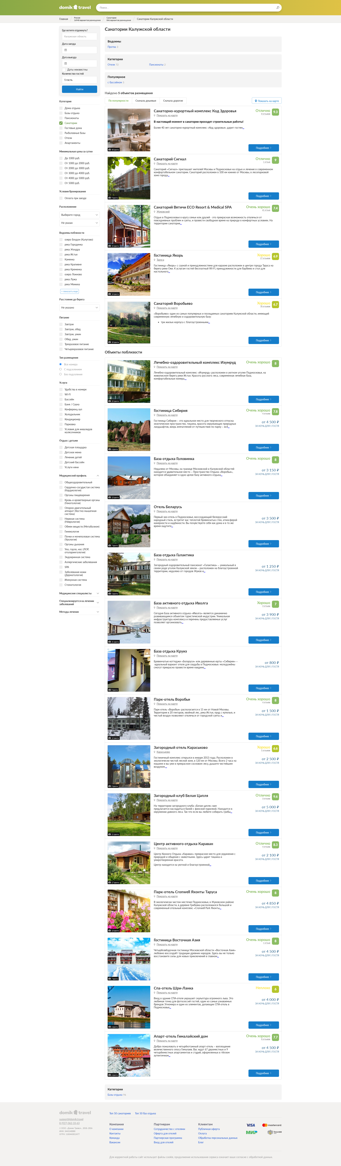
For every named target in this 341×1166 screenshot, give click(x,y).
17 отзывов (265, 258)
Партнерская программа (168, 1137)
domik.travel (75, 1112)
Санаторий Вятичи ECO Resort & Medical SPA (193, 207)
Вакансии (114, 1142)
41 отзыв (266, 210)
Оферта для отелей (165, 1133)
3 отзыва (266, 606)
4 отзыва (266, 413)
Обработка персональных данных (217, 1137)
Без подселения (73, 374)
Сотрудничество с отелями (169, 1128)
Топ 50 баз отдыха (145, 1113)
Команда (114, 1137)
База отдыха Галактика (174, 555)
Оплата (202, 1133)
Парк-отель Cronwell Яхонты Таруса (185, 891)
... (243, 127)
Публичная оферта (209, 1128)
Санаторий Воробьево (173, 303)
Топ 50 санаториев (120, 1113)
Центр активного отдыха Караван (183, 843)
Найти (79, 89)
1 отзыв (266, 162)
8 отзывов (265, 114)
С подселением (73, 369)
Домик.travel (75, 7)
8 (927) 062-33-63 (69, 1123)
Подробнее (262, 147)
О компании (116, 1128)
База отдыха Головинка (174, 458)
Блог (201, 1142)
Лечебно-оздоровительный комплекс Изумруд (195, 362)
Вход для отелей (163, 1142)
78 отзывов (265, 306)
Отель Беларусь (168, 506)
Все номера (70, 364)
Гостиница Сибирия (171, 410)
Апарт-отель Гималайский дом (181, 1036)
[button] (111, 130)
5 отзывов (265, 750)
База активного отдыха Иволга (181, 603)
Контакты (114, 1133)
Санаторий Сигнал (170, 159)
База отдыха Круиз (170, 651)
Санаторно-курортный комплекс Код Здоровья (195, 111)
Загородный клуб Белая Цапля (181, 795)
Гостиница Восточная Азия (177, 940)
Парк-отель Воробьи (172, 699)
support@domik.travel (71, 1119)
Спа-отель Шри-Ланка (173, 988)
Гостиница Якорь (168, 255)
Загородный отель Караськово (181, 747)
